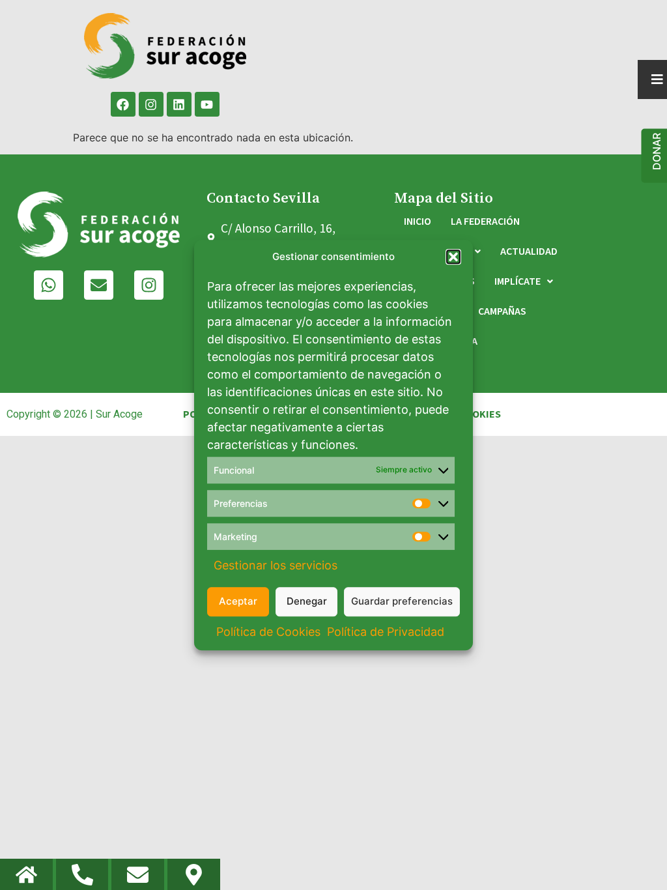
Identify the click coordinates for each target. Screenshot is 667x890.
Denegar (307, 601)
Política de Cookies (268, 632)
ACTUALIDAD (529, 251)
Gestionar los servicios (275, 565)
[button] (453, 257)
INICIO (417, 221)
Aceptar (238, 601)
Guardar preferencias (402, 601)
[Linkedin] (179, 104)
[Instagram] (151, 104)
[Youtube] (207, 104)
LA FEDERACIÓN (485, 221)
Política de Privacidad (385, 632)
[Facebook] (123, 104)
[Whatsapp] (48, 285)
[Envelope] (98, 285)
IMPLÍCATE (517, 281)
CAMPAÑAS (502, 311)
